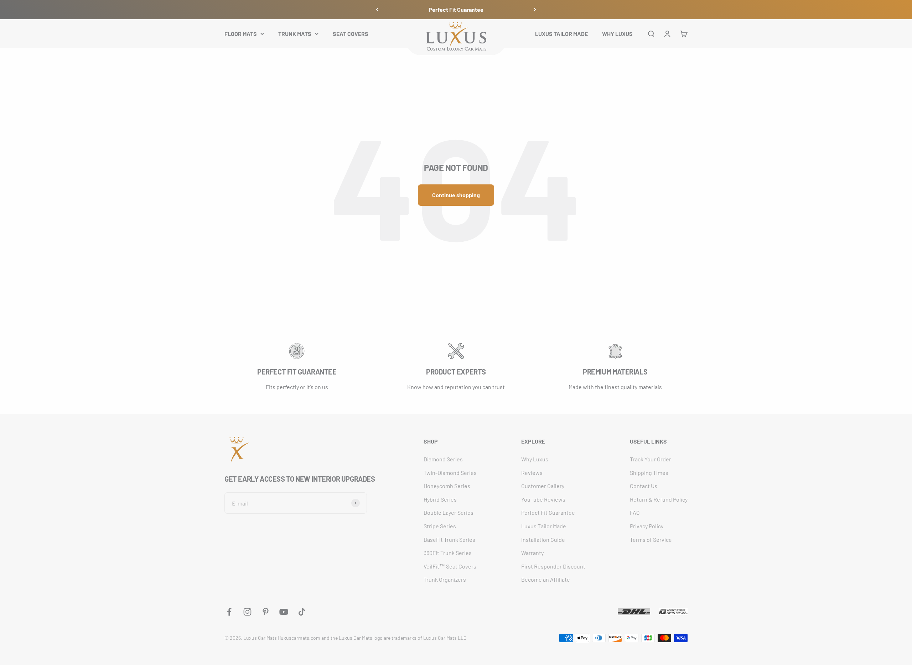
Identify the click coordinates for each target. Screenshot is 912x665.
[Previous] (377, 9)
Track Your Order (650, 459)
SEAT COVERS (350, 33)
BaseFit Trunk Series (449, 539)
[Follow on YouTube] (284, 612)
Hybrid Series (440, 499)
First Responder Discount (553, 566)
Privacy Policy (646, 526)
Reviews (532, 472)
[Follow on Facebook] (229, 612)
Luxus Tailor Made (543, 526)
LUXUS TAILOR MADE (561, 33)
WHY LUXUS (617, 33)
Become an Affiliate (545, 579)
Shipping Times (649, 472)
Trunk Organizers (445, 579)
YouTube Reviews (543, 499)
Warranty (532, 552)
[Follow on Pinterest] (265, 612)
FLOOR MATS (240, 33)
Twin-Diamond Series (450, 472)
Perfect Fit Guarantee (456, 9)
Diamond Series (443, 459)
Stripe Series (440, 526)
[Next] (535, 9)
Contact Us (643, 485)
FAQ (634, 512)
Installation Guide (543, 539)
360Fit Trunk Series (448, 552)
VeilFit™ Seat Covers (450, 566)
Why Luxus (534, 459)
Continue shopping (456, 195)
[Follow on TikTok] (302, 612)
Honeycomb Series (447, 485)
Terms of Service (651, 539)
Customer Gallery (542, 485)
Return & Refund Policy (659, 499)
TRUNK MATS (294, 33)
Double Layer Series (448, 512)
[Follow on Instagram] (247, 612)
